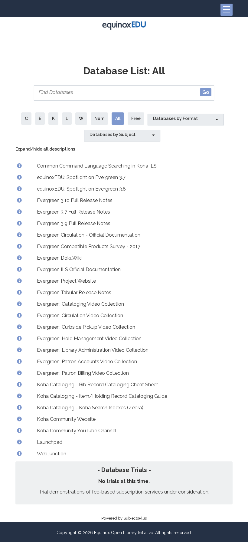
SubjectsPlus (135, 518)
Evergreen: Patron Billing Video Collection (83, 373)
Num (99, 118)
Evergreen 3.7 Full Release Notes (73, 212)
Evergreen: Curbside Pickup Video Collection (86, 327)
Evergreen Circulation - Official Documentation (88, 235)
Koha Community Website (66, 419)
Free (136, 118)
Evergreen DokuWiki (59, 258)
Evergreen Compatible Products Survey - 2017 (88, 246)
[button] (226, 10)
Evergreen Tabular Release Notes (74, 292)
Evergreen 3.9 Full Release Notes (73, 223)
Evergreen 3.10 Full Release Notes (75, 200)
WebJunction (51, 454)
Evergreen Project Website (66, 281)
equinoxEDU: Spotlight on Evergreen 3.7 (81, 177)
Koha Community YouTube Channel (76, 431)
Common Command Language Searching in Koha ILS (97, 166)
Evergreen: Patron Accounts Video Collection (87, 361)
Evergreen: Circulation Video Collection (80, 315)
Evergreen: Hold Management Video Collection (89, 338)
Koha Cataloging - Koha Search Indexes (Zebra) (90, 408)
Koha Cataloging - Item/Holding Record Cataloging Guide (102, 396)
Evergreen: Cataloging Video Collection (80, 304)
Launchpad (49, 442)
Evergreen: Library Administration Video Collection (92, 350)
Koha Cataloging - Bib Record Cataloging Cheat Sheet (97, 384)
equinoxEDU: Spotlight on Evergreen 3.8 (81, 189)
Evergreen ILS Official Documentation (79, 269)
